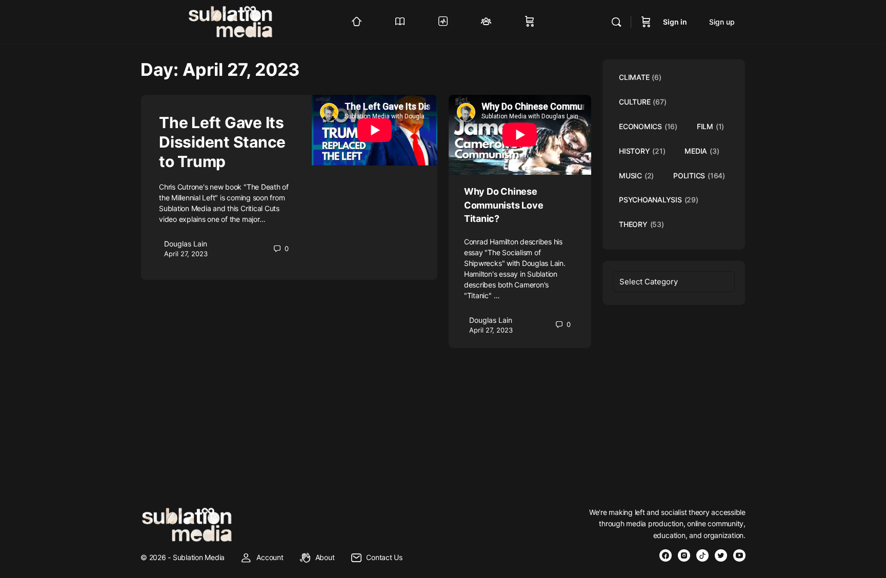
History (642, 151)
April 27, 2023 (186, 254)
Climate (640, 77)
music (636, 175)
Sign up (722, 21)
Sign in (675, 21)
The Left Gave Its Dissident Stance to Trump (222, 142)
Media (701, 151)
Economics (648, 126)
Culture (642, 101)
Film (710, 126)
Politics (699, 175)
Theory (641, 224)
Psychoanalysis (658, 199)
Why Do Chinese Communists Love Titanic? (503, 205)
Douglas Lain (185, 243)
